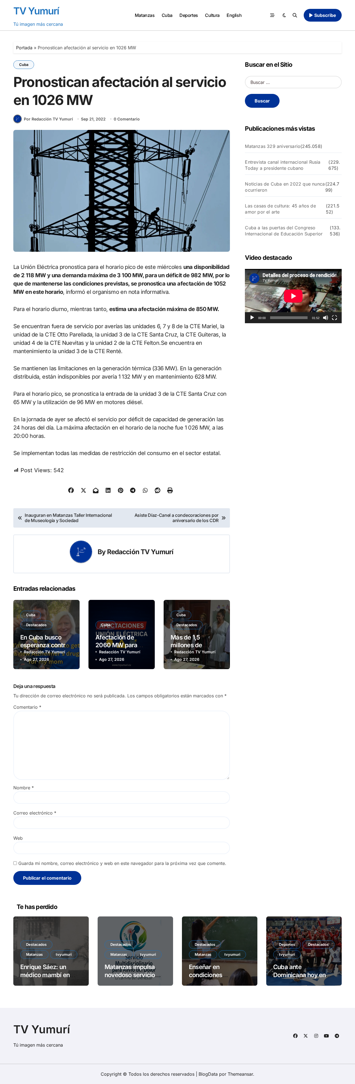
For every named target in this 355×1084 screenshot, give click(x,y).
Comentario (27, 707)
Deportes (188, 15)
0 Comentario (127, 119)
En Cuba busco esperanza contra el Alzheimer (44, 645)
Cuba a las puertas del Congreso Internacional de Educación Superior (284, 231)
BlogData (208, 1074)
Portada (24, 47)
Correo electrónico (34, 813)
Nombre (23, 787)
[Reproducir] (252, 317)
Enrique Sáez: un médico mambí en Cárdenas (45, 974)
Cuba (167, 15)
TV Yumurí (36, 11)
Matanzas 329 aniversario (272, 146)
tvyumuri (64, 954)
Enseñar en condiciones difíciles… (205, 974)
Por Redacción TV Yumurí (48, 119)
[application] (293, 296)
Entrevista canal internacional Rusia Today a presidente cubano (282, 165)
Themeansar (240, 1074)
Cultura (212, 15)
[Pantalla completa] (334, 317)
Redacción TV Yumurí (140, 552)
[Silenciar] (325, 317)
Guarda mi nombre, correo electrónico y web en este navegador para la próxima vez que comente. (122, 863)
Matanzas (144, 15)
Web (18, 838)
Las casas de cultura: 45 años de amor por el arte (280, 209)
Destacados (36, 625)
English (234, 15)
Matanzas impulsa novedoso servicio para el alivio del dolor (135, 974)
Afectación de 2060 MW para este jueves (116, 645)
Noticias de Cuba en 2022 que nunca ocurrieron (285, 187)
